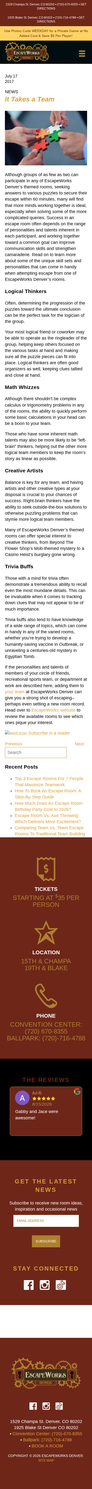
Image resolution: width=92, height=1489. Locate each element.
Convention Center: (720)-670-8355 (47, 1433)
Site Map (46, 1460)
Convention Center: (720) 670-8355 (46, 1028)
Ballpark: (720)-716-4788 (46, 1038)
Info (46, 61)
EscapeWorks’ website (53, 710)
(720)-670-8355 (67, 4)
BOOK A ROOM (47, 1446)
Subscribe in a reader (49, 733)
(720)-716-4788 (65, 17)
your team (15, 691)
